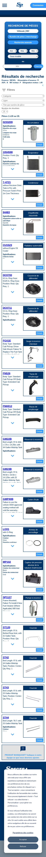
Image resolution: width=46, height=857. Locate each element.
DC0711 (7, 307)
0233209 (8, 122)
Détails (39, 145)
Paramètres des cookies (23, 833)
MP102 (7, 561)
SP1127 (7, 597)
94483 (6, 212)
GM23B (7, 469)
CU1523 (7, 245)
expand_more (12, 169)
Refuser (23, 846)
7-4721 (7, 182)
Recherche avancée (23, 42)
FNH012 (7, 406)
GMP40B (8, 499)
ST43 (6, 687)
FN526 (6, 373)
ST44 (6, 717)
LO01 (6, 529)
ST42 (6, 657)
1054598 (8, 152)
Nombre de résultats (10, 108)
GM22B (7, 438)
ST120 (6, 627)
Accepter (23, 839)
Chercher (38, 66)
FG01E (7, 340)
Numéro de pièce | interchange (23, 37)
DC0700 (7, 275)
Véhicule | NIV (23, 31)
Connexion (38, 5)
